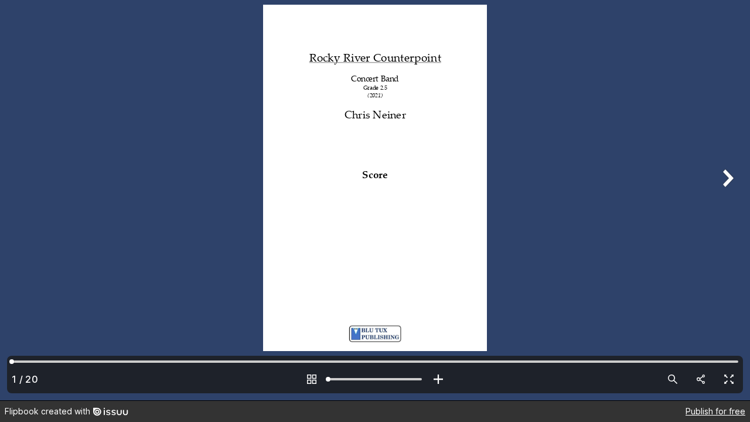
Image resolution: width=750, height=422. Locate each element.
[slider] (375, 379)
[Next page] (726, 200)
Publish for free (715, 411)
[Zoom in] (438, 379)
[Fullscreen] (729, 379)
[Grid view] (311, 379)
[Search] (672, 379)
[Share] (700, 379)
